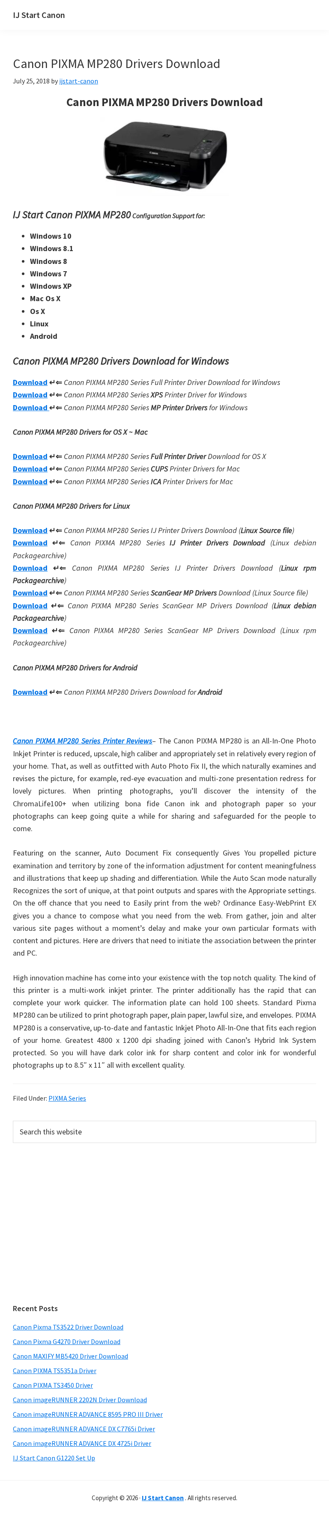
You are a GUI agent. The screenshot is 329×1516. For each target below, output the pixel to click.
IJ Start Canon (39, 14)
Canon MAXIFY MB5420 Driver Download (70, 1356)
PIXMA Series (67, 1098)
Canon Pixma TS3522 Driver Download (68, 1327)
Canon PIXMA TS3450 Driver (53, 1385)
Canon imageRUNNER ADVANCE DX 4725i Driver (82, 1443)
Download (30, 382)
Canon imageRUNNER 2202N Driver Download (80, 1399)
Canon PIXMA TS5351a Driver (54, 1370)
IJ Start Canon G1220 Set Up (54, 1458)
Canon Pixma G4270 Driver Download (66, 1341)
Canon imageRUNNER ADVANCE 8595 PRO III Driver (88, 1414)
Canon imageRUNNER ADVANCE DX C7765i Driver (84, 1428)
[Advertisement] (164, 1223)
